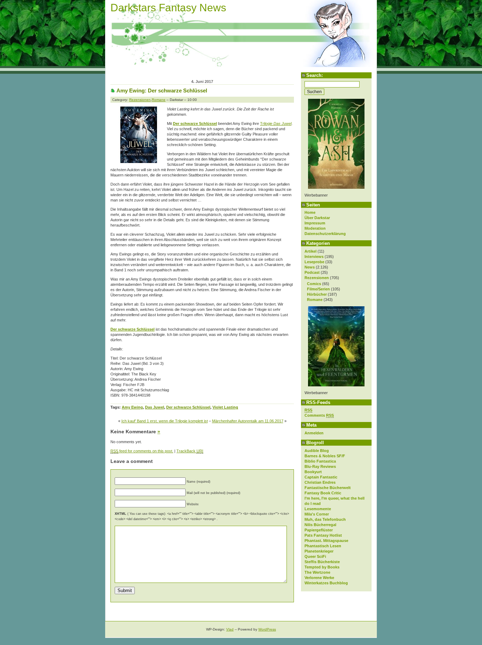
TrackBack (189, 451)
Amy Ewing (132, 407)
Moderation (315, 228)
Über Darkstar (317, 218)
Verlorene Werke (319, 577)
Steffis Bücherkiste (322, 562)
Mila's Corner (317, 514)
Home (310, 212)
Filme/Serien (318, 289)
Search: (314, 75)
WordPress (267, 629)
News (310, 267)
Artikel (311, 251)
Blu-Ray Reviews (320, 466)
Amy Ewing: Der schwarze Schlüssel (161, 91)
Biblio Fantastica (320, 461)
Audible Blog (317, 450)
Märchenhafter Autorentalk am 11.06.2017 (247, 421)
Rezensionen (317, 278)
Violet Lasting (225, 407)
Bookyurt (313, 472)
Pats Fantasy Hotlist (323, 535)
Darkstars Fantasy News (168, 7)
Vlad (230, 629)
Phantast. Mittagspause (326, 540)
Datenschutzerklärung (325, 233)
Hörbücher (317, 294)
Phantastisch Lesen (323, 546)
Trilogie (275, 123)
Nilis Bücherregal (320, 525)
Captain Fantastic (321, 477)
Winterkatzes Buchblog (326, 583)
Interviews (314, 256)
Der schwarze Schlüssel (188, 407)
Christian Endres (320, 482)
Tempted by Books (322, 567)
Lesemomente (318, 509)
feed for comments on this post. (141, 451)
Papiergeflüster (319, 530)
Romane (315, 299)
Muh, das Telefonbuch (325, 519)
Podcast (312, 272)
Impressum (315, 223)
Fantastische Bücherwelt (328, 488)
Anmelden (314, 433)
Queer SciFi (315, 556)
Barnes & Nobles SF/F (325, 456)
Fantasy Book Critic (323, 493)
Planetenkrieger (319, 551)
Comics (314, 284)
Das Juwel (154, 407)
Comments (319, 415)
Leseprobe (314, 262)
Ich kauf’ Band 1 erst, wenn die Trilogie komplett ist (164, 421)
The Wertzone (317, 572)
